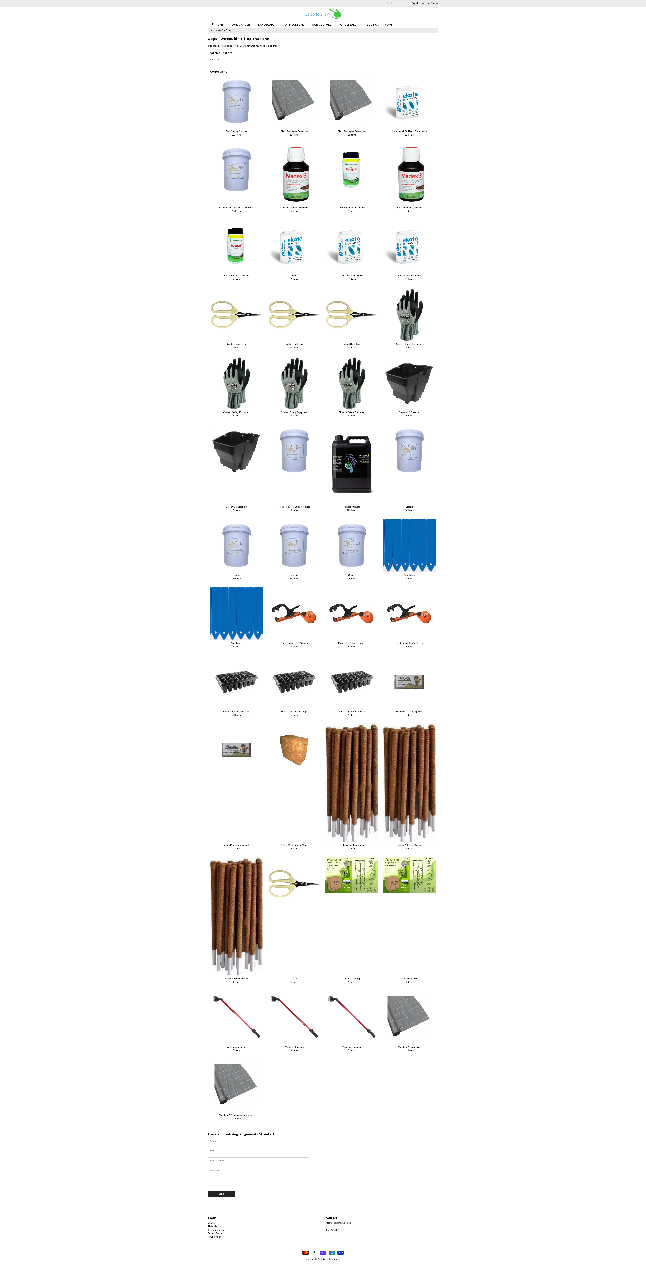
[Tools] (294, 883)
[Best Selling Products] (236, 101)
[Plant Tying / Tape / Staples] (294, 613)
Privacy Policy (215, 1233)
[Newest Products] (351, 464)
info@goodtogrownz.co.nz (338, 1223)
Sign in (415, 3)
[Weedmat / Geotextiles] (409, 1017)
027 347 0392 (332, 1230)
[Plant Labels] (409, 545)
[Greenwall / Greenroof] (409, 382)
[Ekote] (294, 246)
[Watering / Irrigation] (236, 1017)
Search (211, 1223)
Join (423, 3)
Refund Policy (214, 1237)
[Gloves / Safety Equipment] (409, 314)
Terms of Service (216, 1230)
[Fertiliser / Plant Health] (351, 246)
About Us (212, 1226)
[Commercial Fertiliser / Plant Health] (409, 101)
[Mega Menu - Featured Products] (294, 450)
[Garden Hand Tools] (236, 314)
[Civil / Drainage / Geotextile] (294, 101)
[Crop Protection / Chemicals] (294, 173)
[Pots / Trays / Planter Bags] (236, 681)
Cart (434, 3)
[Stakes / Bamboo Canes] (351, 782)
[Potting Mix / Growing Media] (409, 681)
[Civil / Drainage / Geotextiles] (351, 101)
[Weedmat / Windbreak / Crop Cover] (236, 1085)
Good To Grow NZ (331, 1259)
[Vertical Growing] (351, 875)
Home (211, 30)
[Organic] (409, 450)
